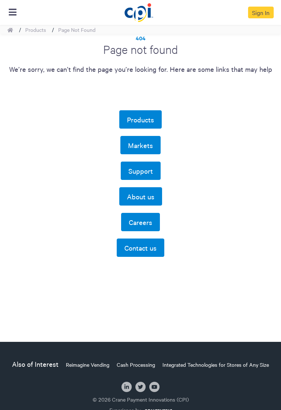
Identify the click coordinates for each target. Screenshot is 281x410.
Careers (140, 222)
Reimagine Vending (87, 364)
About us (140, 196)
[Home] (138, 11)
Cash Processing (136, 364)
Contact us (140, 247)
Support (140, 170)
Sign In (261, 12)
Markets (140, 145)
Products (35, 29)
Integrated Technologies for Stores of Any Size (215, 364)
